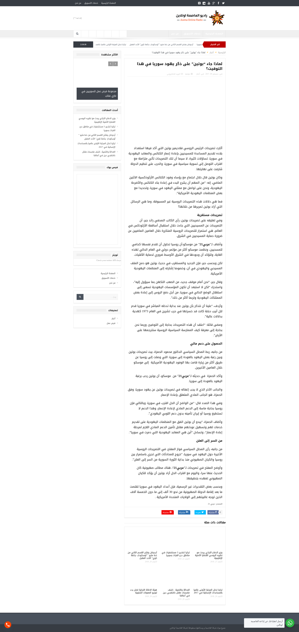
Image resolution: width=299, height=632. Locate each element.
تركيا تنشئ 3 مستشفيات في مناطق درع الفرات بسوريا (176, 553)
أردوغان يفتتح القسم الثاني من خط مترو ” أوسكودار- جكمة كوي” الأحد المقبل (177, 44)
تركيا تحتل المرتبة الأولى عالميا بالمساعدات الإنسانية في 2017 (116, 44)
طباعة (187, 74)
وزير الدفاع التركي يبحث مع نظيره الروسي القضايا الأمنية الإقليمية (208, 555)
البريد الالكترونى (173, 74)
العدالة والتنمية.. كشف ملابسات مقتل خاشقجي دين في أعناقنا (176, 593)
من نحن (78, 3)
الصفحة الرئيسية (108, 3)
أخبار (198, 74)
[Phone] (8, 624)
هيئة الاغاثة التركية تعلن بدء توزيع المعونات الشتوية (143, 591)
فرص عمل (111, 303)
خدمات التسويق (91, 3)
